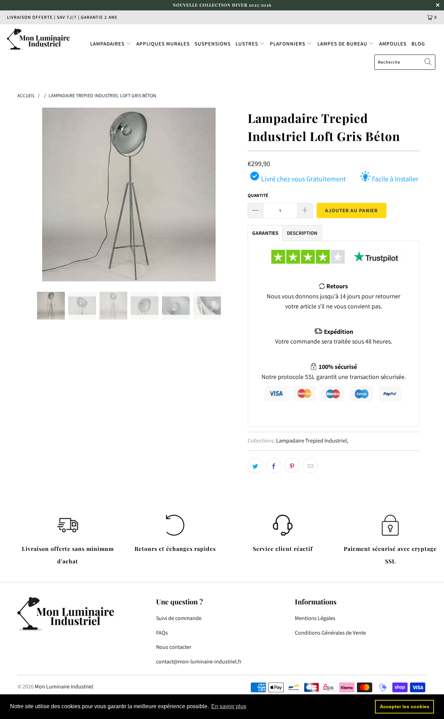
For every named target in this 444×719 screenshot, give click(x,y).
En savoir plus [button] (228, 706)
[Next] (228, 194)
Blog (418, 43)
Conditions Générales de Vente (330, 632)
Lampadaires (108, 43)
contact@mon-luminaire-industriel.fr (198, 661)
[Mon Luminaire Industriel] (39, 39)
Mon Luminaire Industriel (64, 686)
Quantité (258, 195)
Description (302, 233)
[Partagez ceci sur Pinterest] (292, 465)
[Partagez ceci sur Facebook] (273, 465)
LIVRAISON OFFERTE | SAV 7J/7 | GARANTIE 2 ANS (62, 17)
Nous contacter (173, 647)
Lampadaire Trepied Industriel (311, 440)
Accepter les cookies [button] (404, 706)
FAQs (162, 632)
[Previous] (29, 194)
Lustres (247, 43)
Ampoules (393, 43)
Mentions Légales (315, 618)
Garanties (265, 233)
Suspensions (213, 43)
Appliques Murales (163, 43)
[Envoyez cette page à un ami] (310, 465)
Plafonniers (288, 43)
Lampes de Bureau (343, 43)
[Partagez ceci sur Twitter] (255, 465)
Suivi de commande (179, 618)
